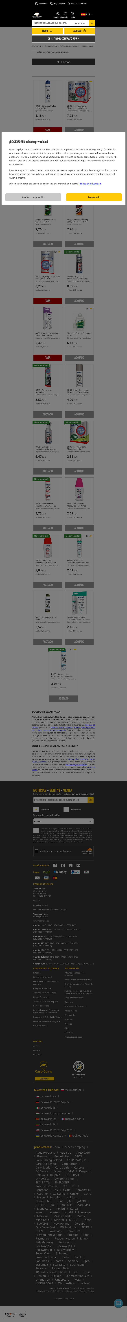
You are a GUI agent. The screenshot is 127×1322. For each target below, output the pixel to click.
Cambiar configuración (33, 197)
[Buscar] (92, 23)
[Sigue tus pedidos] (58, 13)
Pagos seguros (59, 3)
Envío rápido (43, 3)
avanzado (80, 22)
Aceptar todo (94, 197)
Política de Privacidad (90, 183)
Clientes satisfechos (78, 3)
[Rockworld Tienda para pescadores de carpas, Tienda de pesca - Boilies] (37, 15)
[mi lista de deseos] (65, 13)
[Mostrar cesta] (72, 13)
